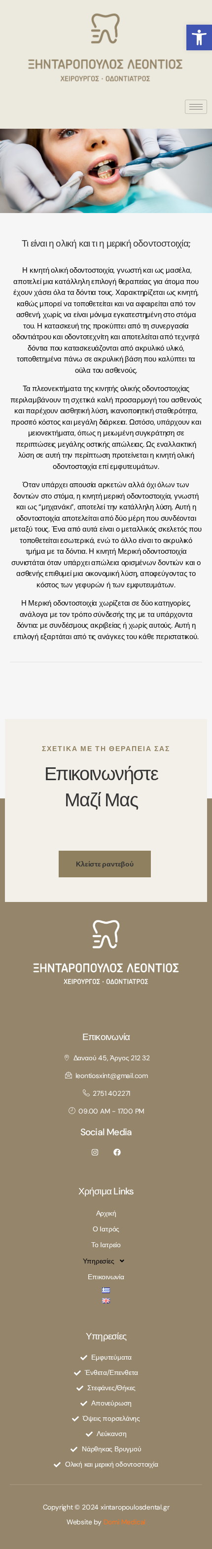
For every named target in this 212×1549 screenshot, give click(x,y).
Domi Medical (124, 1521)
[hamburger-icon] (196, 107)
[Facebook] (117, 1152)
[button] (199, 37)
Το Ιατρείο (106, 1244)
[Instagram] (95, 1152)
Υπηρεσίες (98, 1261)
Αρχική (106, 1213)
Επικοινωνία (106, 1276)
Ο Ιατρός (106, 1229)
